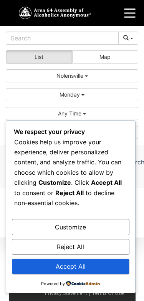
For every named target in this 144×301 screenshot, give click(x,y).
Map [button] (105, 57)
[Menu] (130, 13)
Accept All (71, 266)
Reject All (70, 247)
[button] (72, 75)
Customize (70, 227)
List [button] (39, 57)
